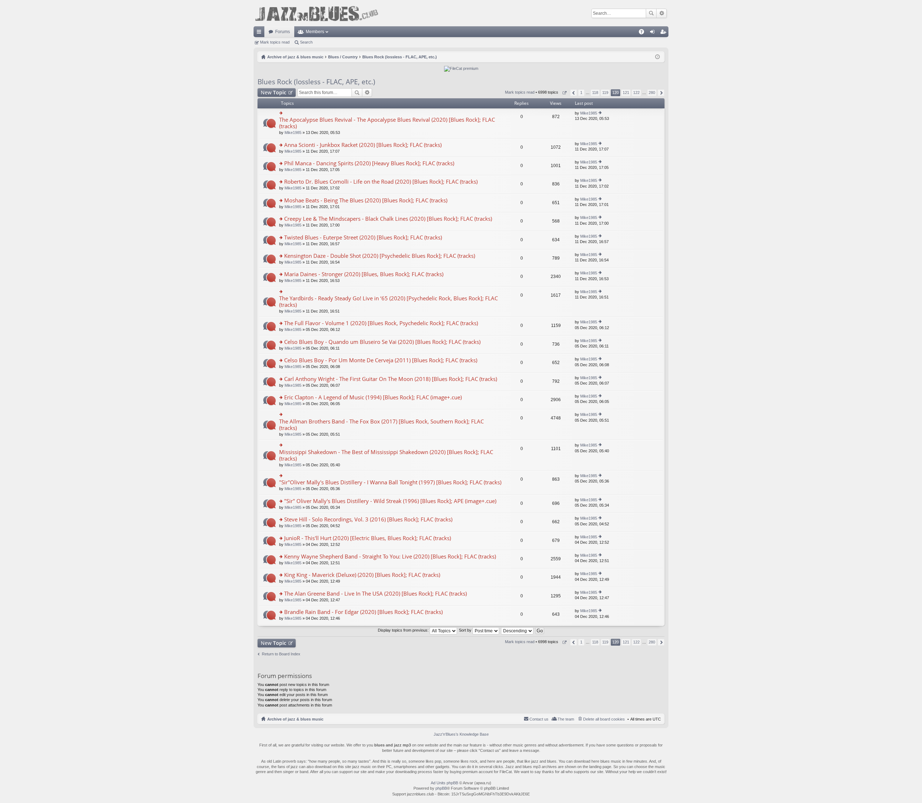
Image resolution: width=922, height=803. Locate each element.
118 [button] (595, 92)
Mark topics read (275, 42)
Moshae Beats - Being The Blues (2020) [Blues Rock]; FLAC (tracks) (365, 200)
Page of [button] (564, 92)
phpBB (441, 788)
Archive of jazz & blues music (295, 719)
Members (315, 31)
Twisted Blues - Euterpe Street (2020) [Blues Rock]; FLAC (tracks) (363, 237)
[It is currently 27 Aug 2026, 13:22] (657, 57)
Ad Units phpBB (444, 783)
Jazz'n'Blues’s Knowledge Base (461, 734)
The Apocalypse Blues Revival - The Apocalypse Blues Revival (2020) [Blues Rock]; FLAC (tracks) (387, 123)
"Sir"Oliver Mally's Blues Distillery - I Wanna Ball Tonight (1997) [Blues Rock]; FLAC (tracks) (390, 482)
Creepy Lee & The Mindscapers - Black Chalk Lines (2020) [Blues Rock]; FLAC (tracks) (388, 218)
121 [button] (626, 92)
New (273, 92)
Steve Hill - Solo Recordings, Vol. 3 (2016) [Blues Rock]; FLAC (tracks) (368, 519)
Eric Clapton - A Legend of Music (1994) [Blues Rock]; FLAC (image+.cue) (373, 397)
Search (651, 13)
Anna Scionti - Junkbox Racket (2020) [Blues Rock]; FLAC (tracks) (363, 145)
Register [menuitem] (664, 33)
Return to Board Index (281, 654)
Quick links (260, 33)
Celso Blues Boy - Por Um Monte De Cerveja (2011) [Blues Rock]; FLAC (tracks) (380, 360)
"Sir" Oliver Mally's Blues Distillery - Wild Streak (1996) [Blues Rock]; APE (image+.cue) (390, 501)
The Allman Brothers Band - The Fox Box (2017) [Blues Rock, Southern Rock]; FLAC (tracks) (381, 424)
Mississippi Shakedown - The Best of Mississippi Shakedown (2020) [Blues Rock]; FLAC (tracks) (386, 455)
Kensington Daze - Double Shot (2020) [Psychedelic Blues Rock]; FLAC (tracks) (379, 255)
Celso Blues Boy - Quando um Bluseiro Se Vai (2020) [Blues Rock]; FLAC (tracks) (382, 341)
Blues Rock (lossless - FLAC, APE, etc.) (316, 81)
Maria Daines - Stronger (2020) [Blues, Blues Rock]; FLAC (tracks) (363, 274)
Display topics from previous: (404, 630)
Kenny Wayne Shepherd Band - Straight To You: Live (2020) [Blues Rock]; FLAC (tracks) (390, 556)
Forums (282, 31)
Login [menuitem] (654, 33)
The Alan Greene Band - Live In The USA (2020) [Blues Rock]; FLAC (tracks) (375, 593)
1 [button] (581, 92)
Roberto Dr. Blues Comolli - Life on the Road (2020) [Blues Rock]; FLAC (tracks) (381, 181)
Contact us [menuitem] (539, 719)
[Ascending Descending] (517, 630)
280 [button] (652, 92)
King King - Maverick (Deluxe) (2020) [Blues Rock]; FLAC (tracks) (362, 574)
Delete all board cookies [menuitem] (604, 719)
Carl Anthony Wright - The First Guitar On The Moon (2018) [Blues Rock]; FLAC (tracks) (390, 379)
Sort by (466, 630)
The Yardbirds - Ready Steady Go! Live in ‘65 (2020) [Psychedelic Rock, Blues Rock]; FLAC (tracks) (388, 301)
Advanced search (661, 13)
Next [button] (661, 92)
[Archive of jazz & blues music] (317, 13)
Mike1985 (293, 132)
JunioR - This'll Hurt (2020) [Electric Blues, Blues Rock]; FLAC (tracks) (367, 538)
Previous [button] (573, 92)
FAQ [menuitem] (644, 33)
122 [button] (636, 92)
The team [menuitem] (566, 719)
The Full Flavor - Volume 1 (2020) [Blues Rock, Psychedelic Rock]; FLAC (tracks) (381, 323)
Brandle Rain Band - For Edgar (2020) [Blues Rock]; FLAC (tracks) (363, 612)
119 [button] (605, 92)
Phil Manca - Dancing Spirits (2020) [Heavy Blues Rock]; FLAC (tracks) (369, 163)
